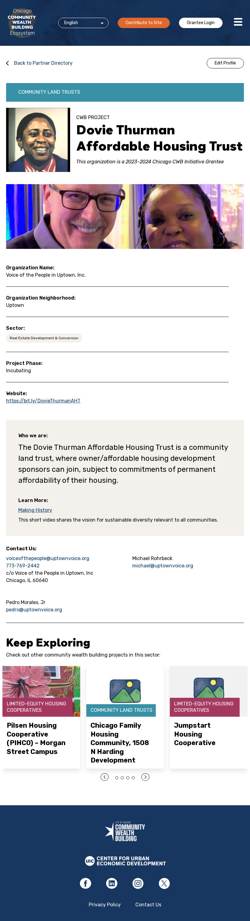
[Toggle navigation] (238, 23)
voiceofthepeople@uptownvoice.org (47, 558)
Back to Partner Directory (43, 63)
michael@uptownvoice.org (162, 566)
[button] (116, 777)
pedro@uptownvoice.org (34, 610)
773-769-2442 (23, 566)
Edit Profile (225, 63)
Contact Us (148, 905)
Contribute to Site (144, 22)
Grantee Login (201, 22)
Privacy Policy (105, 905)
